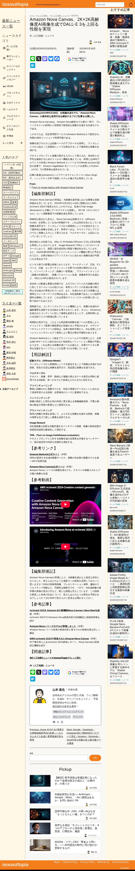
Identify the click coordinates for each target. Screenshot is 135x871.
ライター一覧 (11, 303)
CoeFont (7, 231)
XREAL (6, 202)
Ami (8, 347)
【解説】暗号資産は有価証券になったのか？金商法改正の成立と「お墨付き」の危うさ (76, 780)
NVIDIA (117, 292)
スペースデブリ (11, 192)
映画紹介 (7, 187)
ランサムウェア (11, 197)
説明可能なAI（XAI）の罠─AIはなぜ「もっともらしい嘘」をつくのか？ (75, 813)
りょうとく (12, 331)
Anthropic (8, 270)
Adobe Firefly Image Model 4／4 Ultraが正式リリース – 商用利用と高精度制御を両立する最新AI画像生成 (120, 584)
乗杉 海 (10, 321)
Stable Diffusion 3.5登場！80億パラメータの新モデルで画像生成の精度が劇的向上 (120, 129)
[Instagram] (62, 722)
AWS (13, 260)
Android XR (9, 280)
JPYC (6, 226)
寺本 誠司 (11, 363)
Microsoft (8, 275)
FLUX (112, 188)
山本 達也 (11, 310)
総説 (14, 285)
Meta (18, 270)
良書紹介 (14, 182)
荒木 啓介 (11, 342)
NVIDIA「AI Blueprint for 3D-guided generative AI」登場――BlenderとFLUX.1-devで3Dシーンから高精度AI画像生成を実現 (120, 271)
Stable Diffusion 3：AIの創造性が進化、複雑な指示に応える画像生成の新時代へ (120, 537)
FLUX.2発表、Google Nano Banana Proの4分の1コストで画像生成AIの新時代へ (120, 627)
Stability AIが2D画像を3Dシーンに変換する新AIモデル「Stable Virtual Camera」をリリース (120, 669)
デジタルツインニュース (119, 289)
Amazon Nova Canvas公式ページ (47, 466)
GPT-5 (6, 255)
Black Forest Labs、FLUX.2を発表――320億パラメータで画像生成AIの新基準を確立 (120, 174)
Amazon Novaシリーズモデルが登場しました (53, 626)
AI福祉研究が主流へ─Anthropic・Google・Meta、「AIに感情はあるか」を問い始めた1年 (74, 797)
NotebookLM (9, 207)
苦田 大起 (11, 373)
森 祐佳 (10, 336)
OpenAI (7, 265)
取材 (5, 246)
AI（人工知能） (43, 16)
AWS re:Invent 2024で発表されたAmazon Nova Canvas (59, 638)
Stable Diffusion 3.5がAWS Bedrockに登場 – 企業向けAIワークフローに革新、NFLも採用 (120, 220)
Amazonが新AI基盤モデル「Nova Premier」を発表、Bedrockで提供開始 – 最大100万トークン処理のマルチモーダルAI (120, 408)
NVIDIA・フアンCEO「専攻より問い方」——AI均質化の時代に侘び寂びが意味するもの (76, 845)
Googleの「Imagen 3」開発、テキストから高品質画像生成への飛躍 (120, 365)
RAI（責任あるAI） (12, 177)
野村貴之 (10, 357)
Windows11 (16, 246)
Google (16, 255)
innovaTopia (12, 379)
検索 (31, 753)
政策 (14, 202)
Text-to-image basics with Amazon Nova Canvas (57, 187)
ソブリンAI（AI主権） (12, 166)
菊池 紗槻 (11, 352)
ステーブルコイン (12, 221)
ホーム (32, 16)
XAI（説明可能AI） (12, 173)
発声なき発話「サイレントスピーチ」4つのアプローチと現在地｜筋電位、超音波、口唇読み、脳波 (77, 828)
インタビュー (9, 241)
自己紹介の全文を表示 (64, 706)
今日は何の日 (9, 236)
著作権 (17, 231)
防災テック (8, 251)
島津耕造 (10, 368)
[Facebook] (54, 722)
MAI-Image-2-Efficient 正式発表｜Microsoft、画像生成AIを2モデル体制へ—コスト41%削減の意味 (120, 493)
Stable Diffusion (116, 99)
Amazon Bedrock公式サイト (44, 454)
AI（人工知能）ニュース (60, 16)
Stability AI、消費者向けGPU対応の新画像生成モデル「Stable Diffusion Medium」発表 (120, 85)
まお (8, 315)
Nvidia (6, 285)
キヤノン (15, 226)
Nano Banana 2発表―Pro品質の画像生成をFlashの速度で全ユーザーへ (120, 451)
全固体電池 (8, 212)
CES (5, 182)
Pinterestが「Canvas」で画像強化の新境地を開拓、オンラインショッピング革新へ (120, 324)
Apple (6, 260)
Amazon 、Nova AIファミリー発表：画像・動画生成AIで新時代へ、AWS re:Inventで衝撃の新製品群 (120, 39)
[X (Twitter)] (58, 722)
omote (9, 326)
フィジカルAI (9, 216)
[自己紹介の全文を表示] (77, 706)
